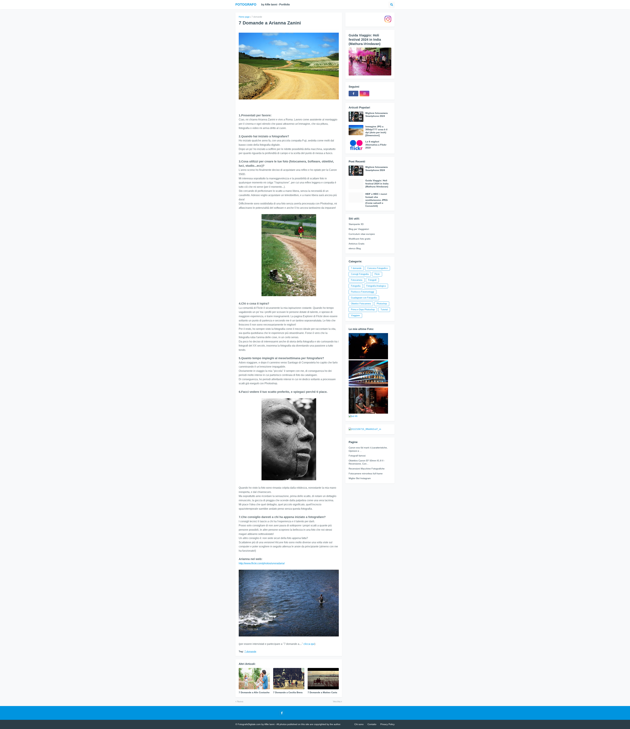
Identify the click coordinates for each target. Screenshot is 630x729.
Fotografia (355, 286)
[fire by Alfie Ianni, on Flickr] (368, 413)
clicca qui (309, 644)
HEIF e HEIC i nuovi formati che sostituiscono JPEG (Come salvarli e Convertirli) (376, 200)
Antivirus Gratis (356, 243)
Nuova (240, 701)
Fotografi (372, 280)
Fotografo (245, 4)
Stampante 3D (356, 224)
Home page (244, 17)
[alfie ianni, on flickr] (368, 358)
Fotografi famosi (357, 455)
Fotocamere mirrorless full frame (366, 473)
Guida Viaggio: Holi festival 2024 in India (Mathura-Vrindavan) (365, 39)
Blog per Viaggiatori (359, 229)
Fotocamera (356, 280)
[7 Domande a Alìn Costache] (254, 678)
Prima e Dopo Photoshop (363, 309)
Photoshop (382, 303)
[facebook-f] (353, 93)
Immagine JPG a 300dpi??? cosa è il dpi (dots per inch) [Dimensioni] (376, 131)
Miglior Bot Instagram (360, 478)
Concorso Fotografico (377, 268)
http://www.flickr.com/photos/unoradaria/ (262, 563)
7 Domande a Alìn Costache (254, 692)
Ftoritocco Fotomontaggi (362, 292)
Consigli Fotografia (360, 274)
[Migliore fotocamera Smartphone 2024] (356, 117)
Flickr (377, 274)
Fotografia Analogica (376, 286)
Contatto (372, 724)
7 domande (257, 17)
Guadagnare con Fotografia (364, 297)
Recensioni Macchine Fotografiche (367, 468)
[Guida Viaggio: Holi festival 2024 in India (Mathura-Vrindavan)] (370, 61)
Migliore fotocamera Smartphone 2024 (376, 114)
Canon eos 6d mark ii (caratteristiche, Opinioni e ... (368, 449)
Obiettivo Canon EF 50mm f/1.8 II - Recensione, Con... (367, 462)
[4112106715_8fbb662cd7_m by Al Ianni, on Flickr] (365, 429)
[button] (392, 5)
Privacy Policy (387, 724)
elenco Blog (355, 248)
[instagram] (364, 93)
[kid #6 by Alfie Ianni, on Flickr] (353, 416)
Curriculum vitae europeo (362, 234)
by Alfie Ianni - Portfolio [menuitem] (275, 4)
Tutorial (384, 309)
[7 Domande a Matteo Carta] (323, 678)
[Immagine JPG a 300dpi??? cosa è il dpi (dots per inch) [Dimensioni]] (356, 130)
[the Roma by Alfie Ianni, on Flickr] (368, 385)
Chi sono (359, 724)
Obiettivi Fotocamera (361, 303)
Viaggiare (355, 315)
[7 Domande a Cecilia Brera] (288, 678)
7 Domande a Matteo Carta (322, 692)
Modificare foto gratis (359, 238)
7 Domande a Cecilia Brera (288, 692)
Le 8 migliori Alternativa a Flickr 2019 (375, 144)
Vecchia (336, 701)
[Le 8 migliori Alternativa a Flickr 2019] (356, 145)
